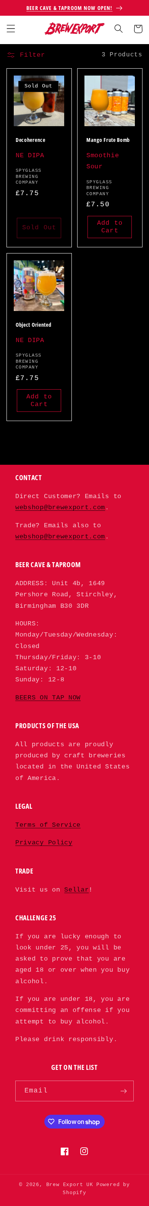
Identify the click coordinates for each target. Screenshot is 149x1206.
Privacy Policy (44, 842)
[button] (11, 29)
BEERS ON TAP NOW (48, 697)
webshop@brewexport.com (60, 507)
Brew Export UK (69, 1185)
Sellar (76, 889)
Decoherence (30, 140)
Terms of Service (48, 825)
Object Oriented (33, 324)
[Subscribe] (123, 1091)
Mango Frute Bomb (108, 140)
